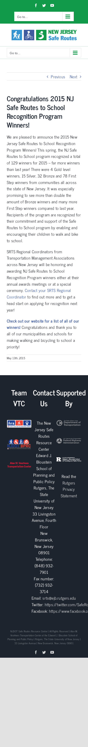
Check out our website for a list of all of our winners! (43, 324)
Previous (58, 76)
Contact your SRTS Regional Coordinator (39, 293)
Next (73, 76)
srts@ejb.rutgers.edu (59, 597)
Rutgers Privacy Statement (69, 489)
